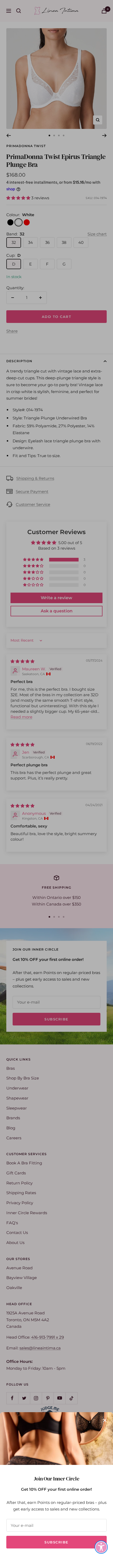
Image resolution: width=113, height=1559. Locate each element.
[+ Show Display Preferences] (101, 1547)
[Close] (105, 1420)
